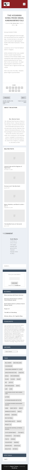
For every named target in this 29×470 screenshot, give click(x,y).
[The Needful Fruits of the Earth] (14, 216)
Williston (8, 449)
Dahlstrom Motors (11, 372)
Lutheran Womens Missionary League (13, 404)
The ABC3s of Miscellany (10, 312)
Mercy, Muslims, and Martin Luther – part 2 (14, 205)
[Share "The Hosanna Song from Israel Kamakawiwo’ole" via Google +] (13, 87)
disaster (21, 372)
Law (6, 389)
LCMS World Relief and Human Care (13, 393)
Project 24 (6, 308)
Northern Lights (10, 421)
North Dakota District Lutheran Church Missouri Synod (14, 304)
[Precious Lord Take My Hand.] (14, 178)
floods (13, 379)
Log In (5, 459)
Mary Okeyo (13, 408)
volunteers (8, 442)
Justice (11, 382)
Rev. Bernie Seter (15, 23)
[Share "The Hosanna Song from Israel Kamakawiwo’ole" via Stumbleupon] (13, 90)
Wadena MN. (8, 445)
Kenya (17, 385)
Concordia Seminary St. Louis (13, 369)
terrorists (8, 435)
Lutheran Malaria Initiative (13, 400)
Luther (7, 397)
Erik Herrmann (15, 376)
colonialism (8, 366)
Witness (15, 449)
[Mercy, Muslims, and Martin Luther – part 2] (14, 196)
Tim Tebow (17, 435)
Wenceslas (17, 445)
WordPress (14, 468)
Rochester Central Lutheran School (13, 428)
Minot (19, 411)
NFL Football (9, 418)
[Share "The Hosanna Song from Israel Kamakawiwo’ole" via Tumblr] (15, 87)
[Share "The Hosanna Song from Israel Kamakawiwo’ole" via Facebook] (7, 87)
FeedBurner (18, 285)
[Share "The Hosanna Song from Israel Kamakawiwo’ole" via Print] (18, 90)
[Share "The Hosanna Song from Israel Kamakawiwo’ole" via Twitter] (10, 87)
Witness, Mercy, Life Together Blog (13, 316)
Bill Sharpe (8, 362)
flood (7, 379)
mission (7, 414)
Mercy (21, 408)
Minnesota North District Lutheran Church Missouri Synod (13, 299)
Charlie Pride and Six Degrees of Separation (13, 167)
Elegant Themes (14, 466)
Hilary (18, 379)
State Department (10, 432)
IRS (6, 382)
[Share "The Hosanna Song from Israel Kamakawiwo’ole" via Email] (15, 90)
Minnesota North (10, 411)
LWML (6, 408)
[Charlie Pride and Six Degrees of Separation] (14, 158)
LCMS (10, 389)
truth (7, 439)
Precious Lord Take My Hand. (12, 186)
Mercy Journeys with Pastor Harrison (13, 295)
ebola (6, 376)
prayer (19, 421)
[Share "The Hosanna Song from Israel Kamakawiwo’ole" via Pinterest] (18, 87)
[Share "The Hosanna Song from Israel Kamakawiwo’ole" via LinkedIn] (21, 87)
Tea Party (21, 432)
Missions (14, 414)
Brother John (17, 362)
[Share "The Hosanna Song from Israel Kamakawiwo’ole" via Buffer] (10, 90)
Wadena (16, 442)
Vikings (13, 439)
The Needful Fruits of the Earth (13, 224)
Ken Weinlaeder (9, 385)
